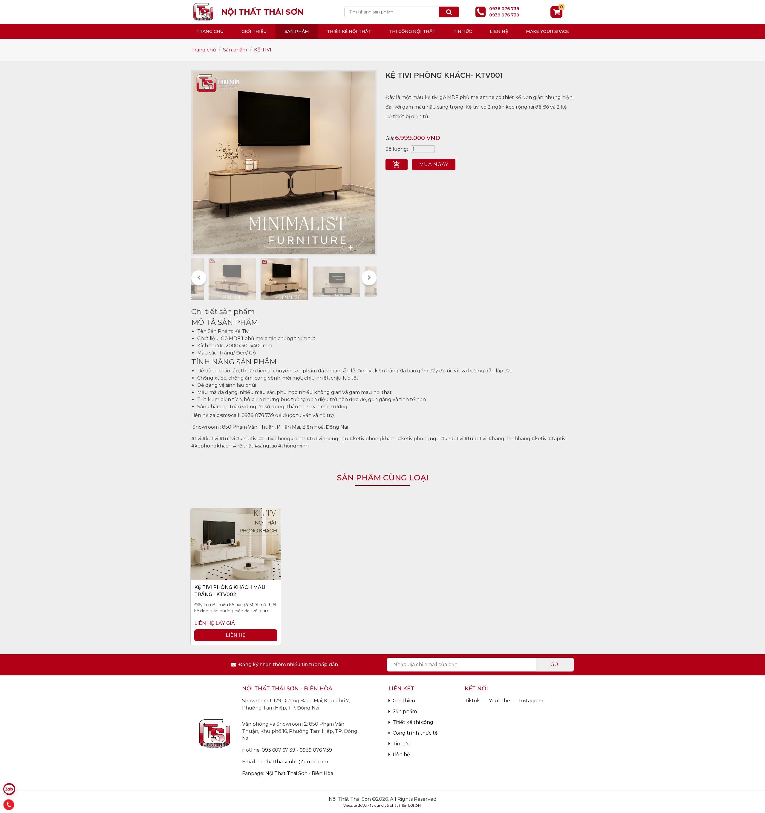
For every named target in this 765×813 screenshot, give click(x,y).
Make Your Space (547, 31)
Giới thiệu (404, 701)
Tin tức (462, 31)
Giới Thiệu (254, 31)
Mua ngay (433, 164)
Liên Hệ (236, 635)
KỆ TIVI (262, 50)
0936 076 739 (504, 8)
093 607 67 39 (278, 750)
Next (369, 277)
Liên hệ (499, 31)
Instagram (531, 701)
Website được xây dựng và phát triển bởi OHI (382, 805)
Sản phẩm (296, 31)
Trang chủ (210, 31)
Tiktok (472, 701)
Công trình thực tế (415, 733)
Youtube (499, 701)
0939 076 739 (504, 15)
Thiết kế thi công (413, 722)
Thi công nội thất (412, 31)
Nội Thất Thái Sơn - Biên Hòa (299, 773)
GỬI (555, 664)
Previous (198, 277)
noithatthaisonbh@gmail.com (292, 762)
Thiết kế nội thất (349, 31)
